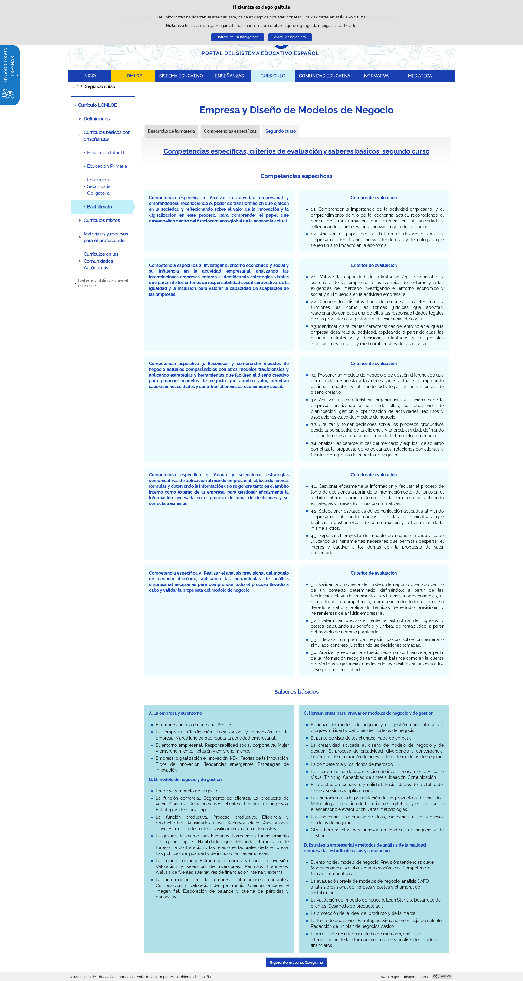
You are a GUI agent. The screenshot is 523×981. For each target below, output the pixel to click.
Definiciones (97, 118)
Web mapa (390, 977)
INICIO (90, 75)
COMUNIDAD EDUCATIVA (324, 75)
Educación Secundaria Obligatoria (98, 186)
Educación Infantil (105, 152)
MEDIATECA (420, 75)
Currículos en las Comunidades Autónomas (101, 260)
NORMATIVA (376, 75)
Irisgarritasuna (416, 977)
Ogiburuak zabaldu (75, 86)
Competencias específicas (230, 131)
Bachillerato (99, 206)
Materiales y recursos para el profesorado (106, 237)
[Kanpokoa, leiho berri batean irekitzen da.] (442, 977)
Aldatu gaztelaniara (290, 37)
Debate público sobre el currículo (103, 283)
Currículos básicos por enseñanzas (107, 136)
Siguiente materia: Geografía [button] (296, 962)
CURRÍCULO (273, 75)
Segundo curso (280, 131)
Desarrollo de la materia (171, 131)
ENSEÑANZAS (229, 75)
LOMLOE (133, 75)
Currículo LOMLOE (97, 105)
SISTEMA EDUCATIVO (181, 75)
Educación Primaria (107, 166)
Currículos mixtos (102, 220)
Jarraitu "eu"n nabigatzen (237, 37)
